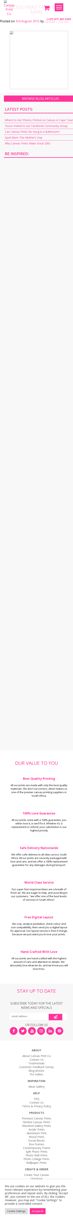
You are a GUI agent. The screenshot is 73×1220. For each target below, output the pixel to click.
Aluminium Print (37, 1133)
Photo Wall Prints (36, 1155)
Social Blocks (36, 1140)
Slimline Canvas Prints (36, 1122)
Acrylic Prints (37, 1129)
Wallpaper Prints (36, 1162)
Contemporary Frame (36, 1148)
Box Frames (36, 1144)
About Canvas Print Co (36, 1056)
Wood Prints (36, 1137)
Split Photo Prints (36, 1151)
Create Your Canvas (36, 1175)
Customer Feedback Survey (36, 1067)
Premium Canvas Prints (36, 1118)
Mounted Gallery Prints (36, 1126)
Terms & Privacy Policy (36, 1106)
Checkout (36, 1178)
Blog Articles (36, 1070)
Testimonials (36, 1063)
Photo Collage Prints (36, 1159)
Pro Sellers (36, 1074)
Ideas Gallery (36, 1086)
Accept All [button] (37, 1211)
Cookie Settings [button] (16, 1211)
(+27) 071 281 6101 (59, 19)
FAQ (36, 1099)
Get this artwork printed (40, 194)
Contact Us (37, 1059)
